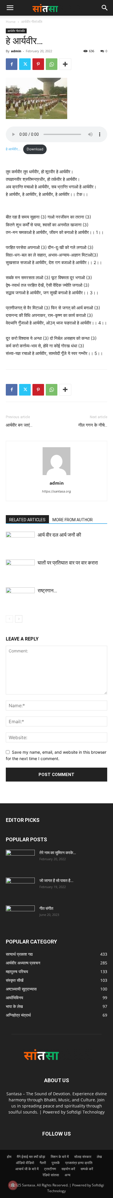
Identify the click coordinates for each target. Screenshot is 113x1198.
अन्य (67, 1174)
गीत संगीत (46, 908)
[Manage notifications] (12, 1185)
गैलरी (43, 1162)
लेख (99, 1156)
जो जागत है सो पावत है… (56, 880)
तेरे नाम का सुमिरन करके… (57, 852)
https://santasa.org (56, 491)
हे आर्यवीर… (13, 149)
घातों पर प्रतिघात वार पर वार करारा (68, 563)
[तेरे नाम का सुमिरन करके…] (20, 860)
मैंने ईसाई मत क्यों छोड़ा (31, 1156)
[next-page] (18, 619)
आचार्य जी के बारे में (27, 1168)
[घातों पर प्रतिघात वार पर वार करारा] (20, 570)
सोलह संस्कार (82, 1156)
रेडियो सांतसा (51, 1174)
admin (16, 51)
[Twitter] (25, 64)
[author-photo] (56, 474)
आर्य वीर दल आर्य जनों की (59, 535)
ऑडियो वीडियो (25, 1162)
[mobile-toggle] (10, 8)
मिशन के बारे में (60, 1156)
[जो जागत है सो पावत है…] (20, 888)
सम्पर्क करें (87, 1168)
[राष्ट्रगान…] (20, 597)
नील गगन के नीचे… (92, 425)
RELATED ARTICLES (27, 519)
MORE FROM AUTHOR (72, 519)
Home (11, 21)
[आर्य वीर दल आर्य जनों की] (20, 542)
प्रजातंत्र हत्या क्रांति (78, 1162)
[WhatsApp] (51, 64)
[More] (65, 64)
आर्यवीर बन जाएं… (19, 425)
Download (35, 149)
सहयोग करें (68, 1168)
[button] (105, 8)
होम (9, 1156)
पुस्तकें (56, 1162)
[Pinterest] (38, 64)
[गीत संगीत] (20, 915)
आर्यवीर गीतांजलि (31, 21)
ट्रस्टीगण (50, 1168)
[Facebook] (11, 64)
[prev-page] (9, 619)
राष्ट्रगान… (47, 590)
